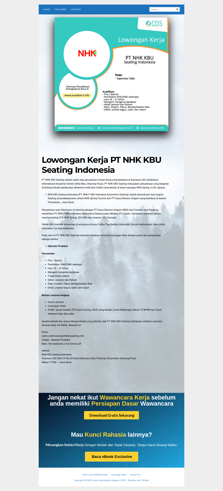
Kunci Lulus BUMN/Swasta (95, 474)
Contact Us (135, 474)
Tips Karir (60, 9)
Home (46, 9)
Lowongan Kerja (118, 474)
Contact (76, 9)
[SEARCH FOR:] (164, 9)
